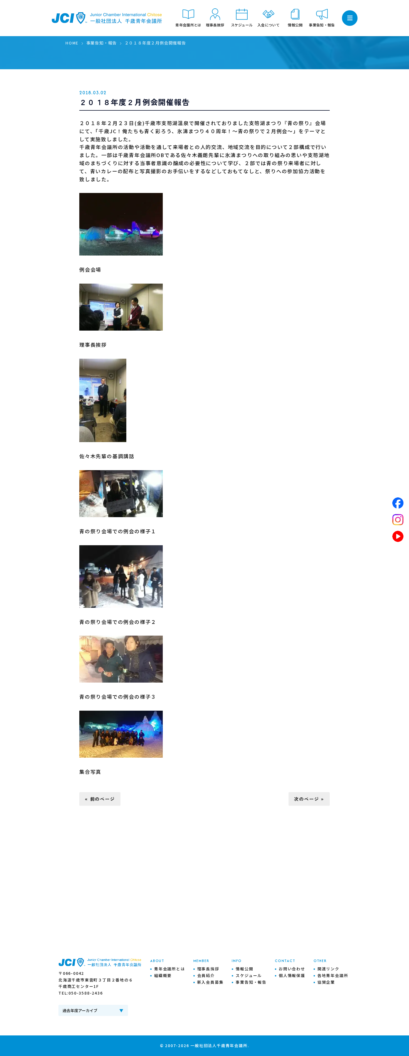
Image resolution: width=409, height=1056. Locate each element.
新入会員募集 (210, 982)
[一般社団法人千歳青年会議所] (107, 18)
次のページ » (309, 798)
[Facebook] (397, 503)
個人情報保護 (292, 975)
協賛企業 (326, 982)
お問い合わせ (292, 968)
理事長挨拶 (208, 968)
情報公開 (244, 968)
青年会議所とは (169, 968)
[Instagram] (397, 519)
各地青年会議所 (332, 975)
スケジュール (249, 975)
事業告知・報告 (251, 982)
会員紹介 (206, 975)
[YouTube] (397, 536)
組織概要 (163, 975)
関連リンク (328, 968)
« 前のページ (100, 798)
